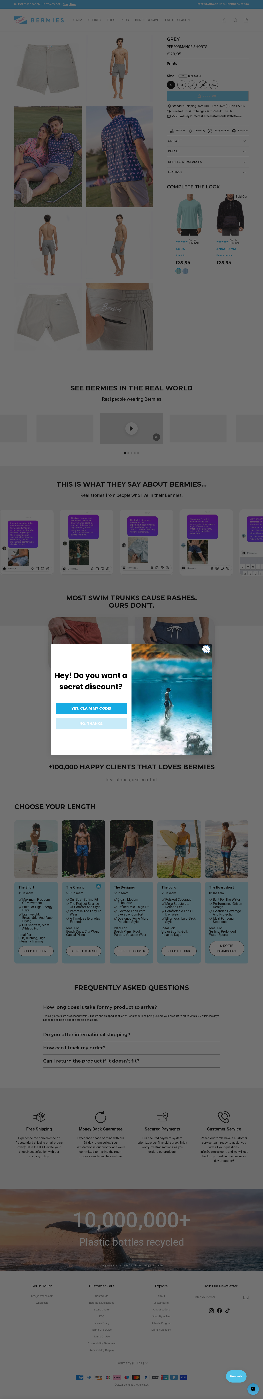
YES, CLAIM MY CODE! (91, 708)
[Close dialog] (206, 649)
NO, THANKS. (91, 723)
